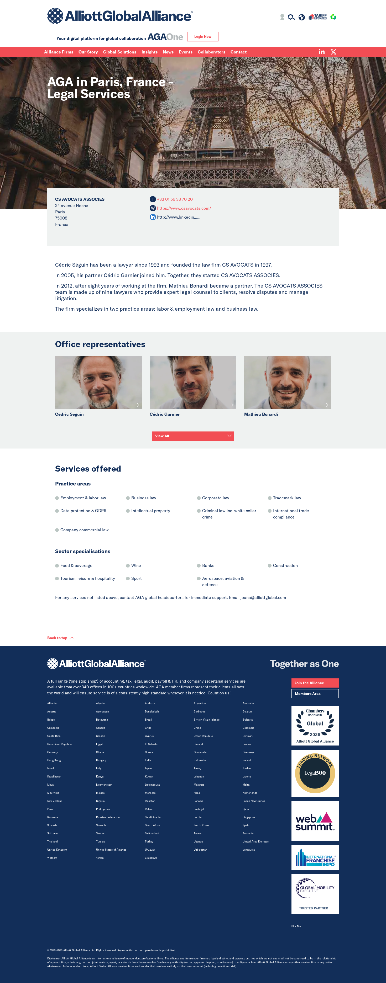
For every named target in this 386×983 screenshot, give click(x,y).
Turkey (149, 841)
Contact (239, 52)
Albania (51, 703)
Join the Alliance (309, 682)
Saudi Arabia (152, 817)
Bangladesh (152, 711)
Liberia (247, 776)
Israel (50, 768)
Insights (150, 52)
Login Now (202, 36)
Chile (148, 728)
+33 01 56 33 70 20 (174, 199)
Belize (51, 719)
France (247, 744)
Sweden (100, 833)
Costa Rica (53, 736)
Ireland (247, 760)
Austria (51, 711)
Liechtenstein (104, 784)
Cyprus (149, 736)
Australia (248, 703)
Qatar (246, 809)
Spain (246, 825)
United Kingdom (57, 849)
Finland (198, 744)
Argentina (200, 703)
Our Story (88, 52)
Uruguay (150, 849)
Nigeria (100, 801)
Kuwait (149, 776)
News (168, 52)
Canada (100, 728)
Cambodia (53, 728)
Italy (98, 768)
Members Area (308, 693)
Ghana (100, 752)
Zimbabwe (151, 858)
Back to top (57, 637)
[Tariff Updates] (318, 17)
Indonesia (200, 760)
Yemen (100, 858)
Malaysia (199, 784)
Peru (50, 809)
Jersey (197, 768)
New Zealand (54, 801)
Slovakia (52, 825)
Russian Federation (108, 817)
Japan (148, 768)
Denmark (248, 736)
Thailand (52, 841)
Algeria (100, 703)
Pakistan (150, 801)
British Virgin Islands (207, 719)
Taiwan (198, 833)
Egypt (99, 744)
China (197, 728)
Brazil (148, 719)
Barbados (199, 711)
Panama (198, 801)
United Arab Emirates (256, 841)
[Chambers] (315, 726)
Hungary (101, 760)
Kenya (99, 776)
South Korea (201, 825)
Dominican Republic (59, 744)
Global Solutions (119, 52)
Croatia (100, 736)
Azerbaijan (102, 711)
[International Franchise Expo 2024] (315, 857)
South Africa (152, 825)
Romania (52, 817)
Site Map (296, 926)
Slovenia (101, 825)
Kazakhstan (54, 776)
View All (162, 436)
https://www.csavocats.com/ (184, 208)
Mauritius (53, 793)
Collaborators (211, 52)
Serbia (197, 817)
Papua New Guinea (254, 801)
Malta (246, 784)
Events (185, 52)
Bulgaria (248, 719)
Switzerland (152, 833)
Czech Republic (203, 736)
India (148, 760)
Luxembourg (152, 784)
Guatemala (200, 752)
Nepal (197, 793)
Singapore (249, 817)
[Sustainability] (333, 17)
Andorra (150, 703)
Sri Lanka (52, 833)
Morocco (150, 793)
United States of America (111, 849)
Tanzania (248, 833)
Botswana (102, 719)
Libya (50, 784)
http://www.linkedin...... (178, 217)
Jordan (247, 768)
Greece (149, 752)
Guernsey (248, 752)
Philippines (103, 809)
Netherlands (250, 793)
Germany (52, 752)
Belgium (247, 711)
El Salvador (152, 744)
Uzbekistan (200, 849)
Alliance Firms (58, 52)
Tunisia (100, 841)
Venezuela (249, 849)
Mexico (100, 793)
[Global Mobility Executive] (315, 894)
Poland (149, 809)
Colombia (248, 728)
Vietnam (52, 858)
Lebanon (199, 776)
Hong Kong (54, 760)
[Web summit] (315, 821)
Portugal (199, 809)
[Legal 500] (315, 773)
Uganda (198, 841)
